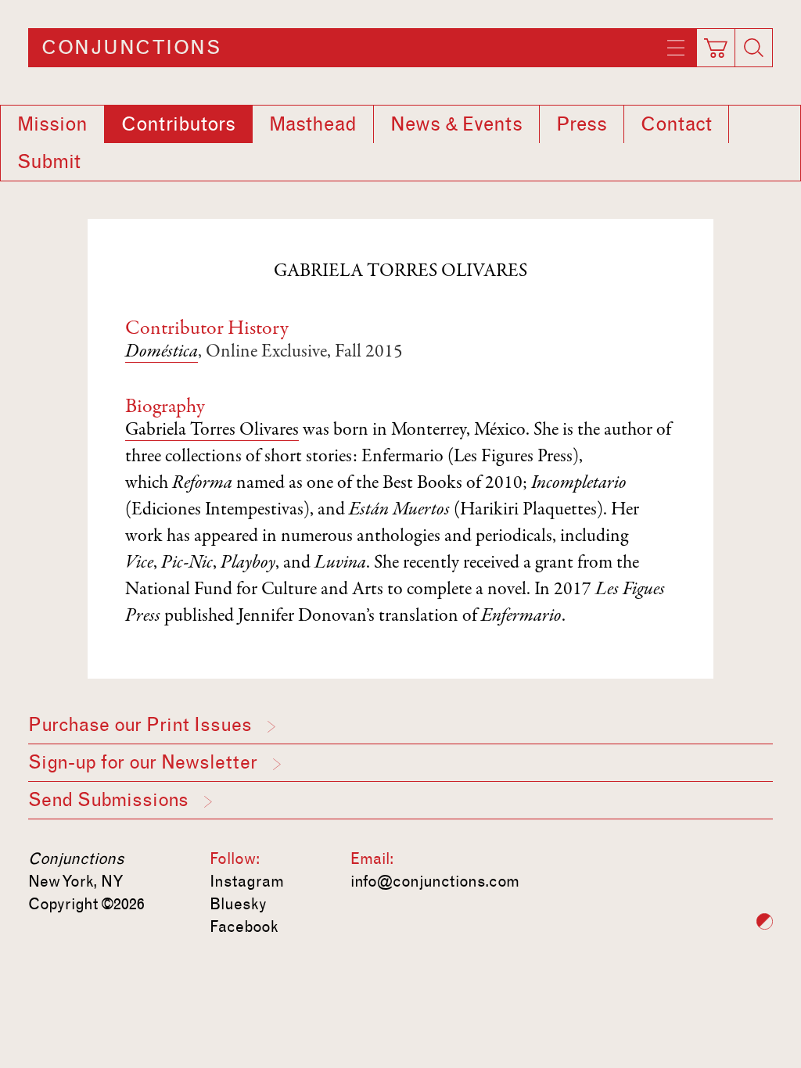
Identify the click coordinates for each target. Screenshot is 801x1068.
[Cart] (716, 43)
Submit (49, 162)
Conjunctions (131, 47)
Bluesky (238, 903)
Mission (52, 124)
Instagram (247, 881)
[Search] (754, 47)
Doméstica (161, 352)
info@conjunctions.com (434, 881)
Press (581, 124)
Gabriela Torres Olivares (212, 430)
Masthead (313, 124)
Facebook (244, 926)
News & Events (456, 124)
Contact (676, 124)
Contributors (178, 124)
